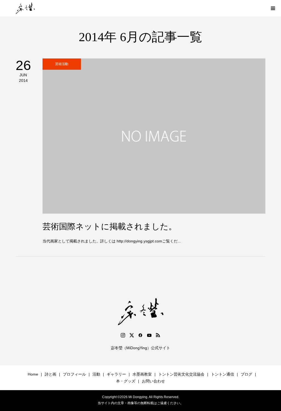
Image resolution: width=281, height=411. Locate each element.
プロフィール (74, 374)
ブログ (246, 374)
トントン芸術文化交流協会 (181, 374)
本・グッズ (125, 381)
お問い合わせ (153, 381)
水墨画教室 (142, 374)
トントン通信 (222, 374)
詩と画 (50, 374)
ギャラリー (116, 374)
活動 (96, 374)
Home (33, 374)
